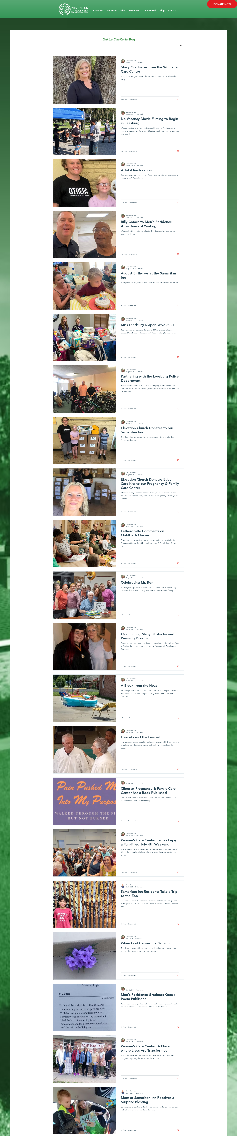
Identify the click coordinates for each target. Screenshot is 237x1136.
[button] (98, 10)
